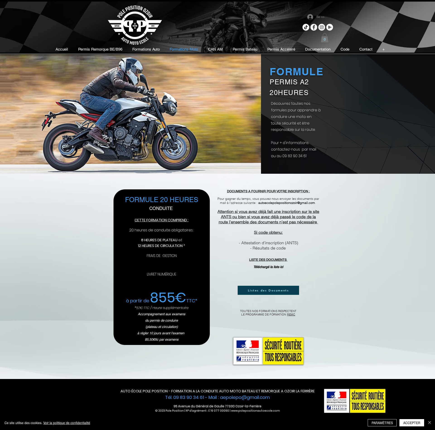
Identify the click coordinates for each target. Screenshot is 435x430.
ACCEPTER (411, 422)
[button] (325, 37)
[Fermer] (429, 422)
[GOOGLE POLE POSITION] (329, 27)
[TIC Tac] (305, 27)
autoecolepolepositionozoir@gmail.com (286, 203)
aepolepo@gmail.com (245, 397)
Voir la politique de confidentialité (66, 422)
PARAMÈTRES (382, 422)
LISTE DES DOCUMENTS (268, 259)
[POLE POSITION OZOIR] (321, 27)
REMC (291, 314)
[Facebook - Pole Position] (313, 27)
